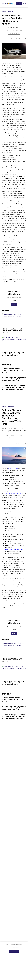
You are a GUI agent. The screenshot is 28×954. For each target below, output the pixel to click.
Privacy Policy (16, 947)
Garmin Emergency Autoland (13, 493)
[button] (3, 4)
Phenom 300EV (13, 468)
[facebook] (9, 38)
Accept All (14, 951)
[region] (14, 948)
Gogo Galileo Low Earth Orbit (14, 549)
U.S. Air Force (17, 27)
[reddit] (16, 38)
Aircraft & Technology (8, 11)
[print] (25, 38)
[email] (19, 38)
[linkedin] (11, 38)
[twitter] (14, 38)
